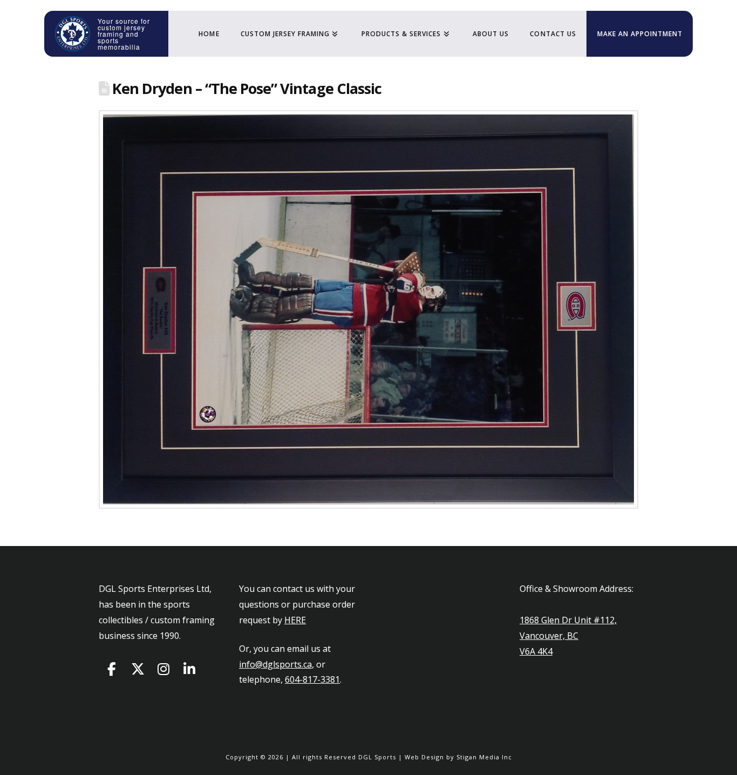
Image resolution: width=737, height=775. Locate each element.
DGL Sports (377, 757)
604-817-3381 (312, 679)
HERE (295, 620)
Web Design (424, 757)
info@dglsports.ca (275, 664)
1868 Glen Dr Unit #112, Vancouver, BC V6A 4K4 (568, 635)
